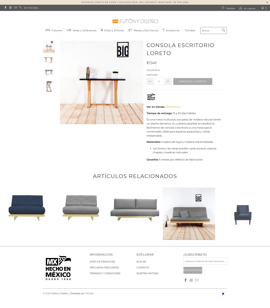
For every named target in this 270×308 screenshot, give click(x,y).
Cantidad (152, 75)
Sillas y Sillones (113, 30)
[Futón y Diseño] (135, 18)
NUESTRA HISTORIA (147, 273)
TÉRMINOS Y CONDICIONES (105, 273)
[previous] (64, 85)
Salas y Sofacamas (84, 30)
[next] (139, 85)
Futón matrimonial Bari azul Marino (27, 188)
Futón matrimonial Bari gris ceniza (81, 188)
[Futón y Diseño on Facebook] (5, 8)
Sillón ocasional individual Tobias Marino (243, 188)
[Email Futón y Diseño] (15, 8)
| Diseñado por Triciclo (81, 293)
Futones (56, 30)
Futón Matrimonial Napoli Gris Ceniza (189, 188)
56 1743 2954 (31, 8)
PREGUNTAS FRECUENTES (104, 267)
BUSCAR (141, 261)
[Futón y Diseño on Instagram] (10, 8)
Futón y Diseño (59, 293)
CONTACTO (143, 267)
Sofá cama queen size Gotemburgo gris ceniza (135, 188)
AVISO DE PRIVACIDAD (102, 261)
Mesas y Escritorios (146, 30)
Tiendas (230, 8)
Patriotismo (172, 106)
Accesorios (172, 30)
